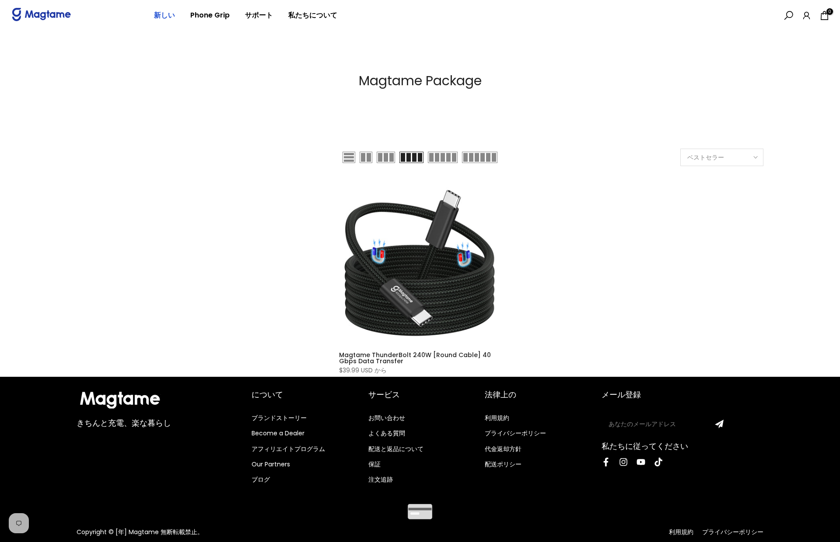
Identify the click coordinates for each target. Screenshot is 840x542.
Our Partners (271, 464)
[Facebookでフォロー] (606, 462)
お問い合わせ (386, 417)
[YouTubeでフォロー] (641, 462)
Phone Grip (210, 15)
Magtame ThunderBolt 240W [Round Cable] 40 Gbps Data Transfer (415, 358)
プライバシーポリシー (515, 433)
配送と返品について (396, 449)
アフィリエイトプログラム (288, 449)
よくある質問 (386, 433)
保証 (374, 464)
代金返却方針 (503, 449)
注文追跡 (380, 479)
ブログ (261, 479)
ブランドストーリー (279, 417)
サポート (259, 15)
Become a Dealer (278, 433)
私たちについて (312, 15)
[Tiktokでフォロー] (658, 462)
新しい (164, 15)
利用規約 (497, 417)
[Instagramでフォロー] (623, 462)
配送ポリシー (503, 464)
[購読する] (719, 424)
